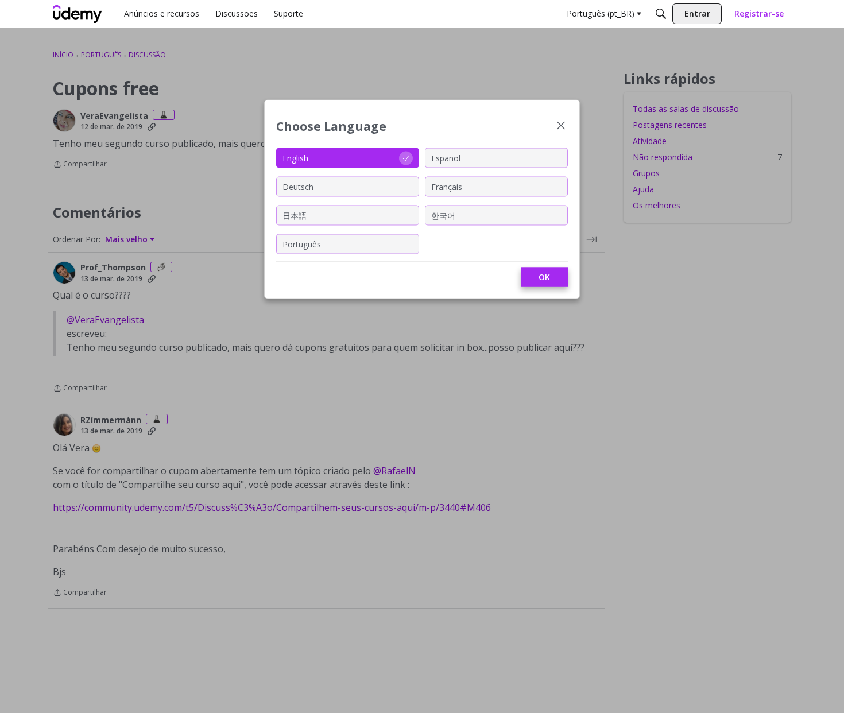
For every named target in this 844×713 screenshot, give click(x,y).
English (295, 157)
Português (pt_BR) (600, 13)
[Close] (561, 126)
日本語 (294, 215)
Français (446, 186)
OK (544, 277)
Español (445, 157)
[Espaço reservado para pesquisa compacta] (661, 13)
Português (301, 243)
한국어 (443, 215)
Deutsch (297, 186)
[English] (77, 14)
